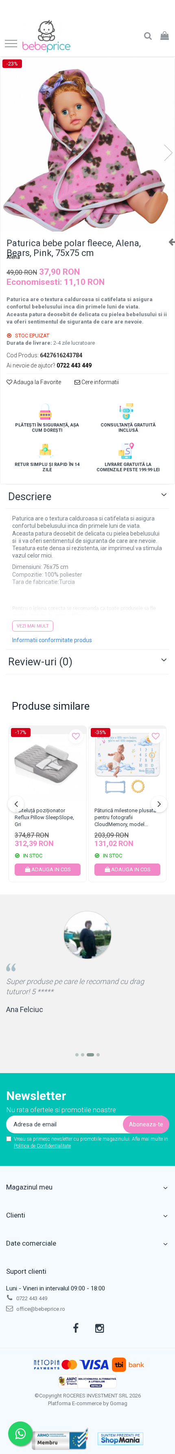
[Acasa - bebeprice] (46, 36)
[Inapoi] (168, 242)
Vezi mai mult (33, 626)
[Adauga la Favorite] (76, 736)
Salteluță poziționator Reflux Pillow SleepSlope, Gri (44, 817)
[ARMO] (60, 1439)
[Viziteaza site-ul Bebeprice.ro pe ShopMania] (120, 1438)
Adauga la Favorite (36, 382)
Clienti (15, 1215)
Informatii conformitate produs (52, 640)
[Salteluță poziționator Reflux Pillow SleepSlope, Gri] (47, 764)
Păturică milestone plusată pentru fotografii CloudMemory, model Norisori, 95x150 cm (125, 818)
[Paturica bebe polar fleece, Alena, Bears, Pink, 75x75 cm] (87, 144)
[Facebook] (76, 1328)
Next (168, 152)
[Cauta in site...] (148, 36)
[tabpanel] (87, 144)
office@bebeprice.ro (40, 1309)
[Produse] (11, 44)
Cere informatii (99, 382)
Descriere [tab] (29, 496)
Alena (13, 257)
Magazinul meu (29, 1187)
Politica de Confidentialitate (42, 1146)
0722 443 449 (31, 1298)
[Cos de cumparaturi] (164, 36)
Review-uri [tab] (40, 662)
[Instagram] (99, 1328)
